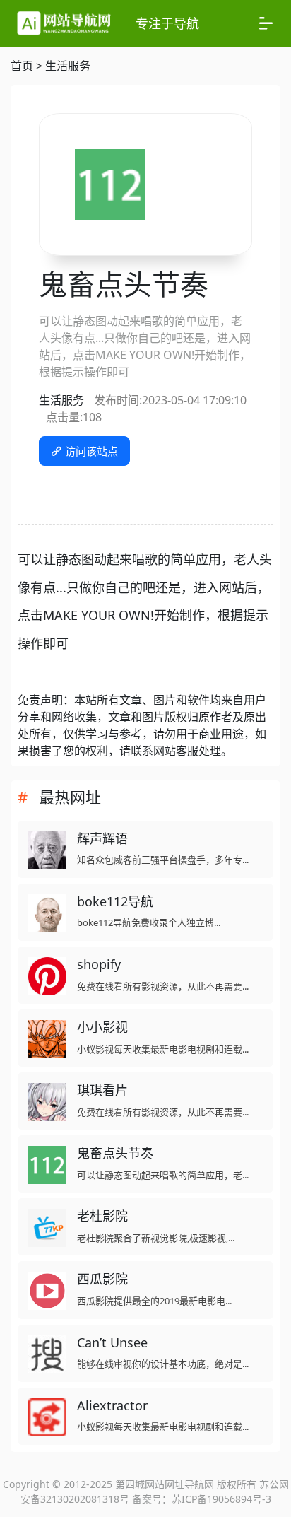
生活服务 (67, 66)
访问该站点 (90, 451)
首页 (22, 66)
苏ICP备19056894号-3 (221, 1499)
